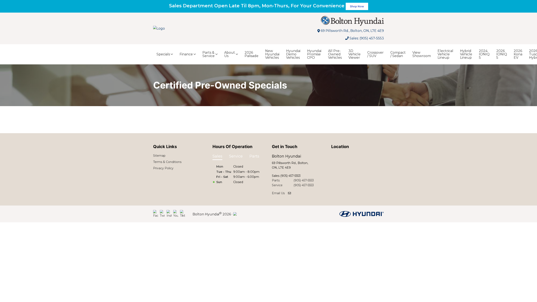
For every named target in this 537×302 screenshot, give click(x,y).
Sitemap (159, 156)
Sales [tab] (217, 156)
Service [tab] (236, 156)
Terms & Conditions (167, 162)
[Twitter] (162, 213)
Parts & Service (208, 54)
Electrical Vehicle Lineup (445, 54)
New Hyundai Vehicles (272, 54)
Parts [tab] (254, 156)
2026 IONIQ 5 (501, 54)
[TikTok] (182, 213)
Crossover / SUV (375, 54)
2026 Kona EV (518, 54)
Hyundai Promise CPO (314, 54)
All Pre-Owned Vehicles (335, 54)
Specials (163, 54)
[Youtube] (175, 213)
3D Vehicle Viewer (354, 54)
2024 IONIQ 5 (484, 54)
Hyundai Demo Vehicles (293, 54)
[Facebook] (155, 213)
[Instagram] (169, 213)
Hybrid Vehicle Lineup (466, 54)
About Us (229, 54)
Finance (186, 54)
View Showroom (421, 54)
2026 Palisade (251, 54)
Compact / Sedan (398, 54)
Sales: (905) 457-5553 (366, 38)
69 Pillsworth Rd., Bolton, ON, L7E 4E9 (352, 31)
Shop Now (357, 6)
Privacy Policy (163, 168)
